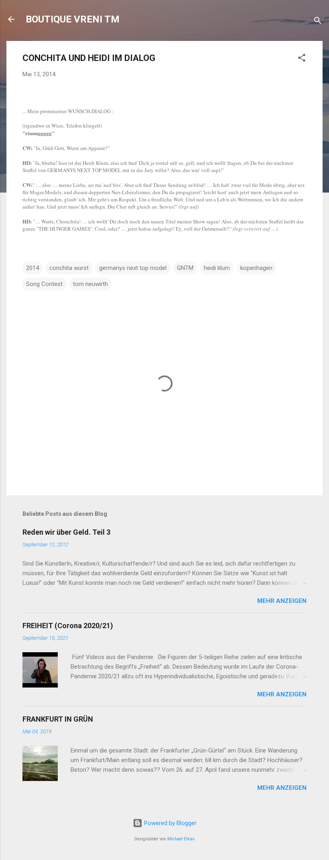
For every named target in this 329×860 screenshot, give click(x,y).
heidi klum (217, 268)
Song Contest (44, 284)
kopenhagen (256, 268)
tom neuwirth (90, 284)
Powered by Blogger (169, 823)
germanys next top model (133, 268)
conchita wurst (69, 268)
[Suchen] (318, 22)
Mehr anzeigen (282, 600)
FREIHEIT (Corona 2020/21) (67, 625)
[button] (302, 59)
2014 (32, 268)
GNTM (185, 268)
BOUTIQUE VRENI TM (73, 19)
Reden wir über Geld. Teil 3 (66, 532)
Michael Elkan (181, 839)
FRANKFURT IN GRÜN (57, 719)
